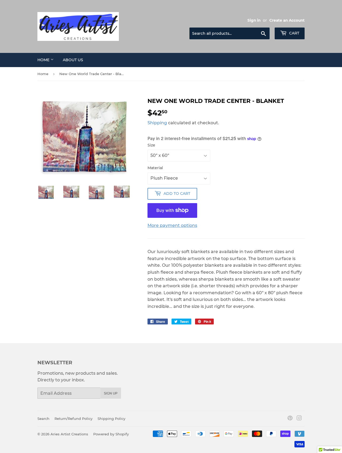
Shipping (157, 122)
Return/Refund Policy (73, 418)
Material (155, 167)
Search (43, 418)
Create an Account (287, 20)
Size (151, 145)
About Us (73, 59)
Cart (293, 33)
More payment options (172, 225)
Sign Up (111, 393)
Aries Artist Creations (69, 434)
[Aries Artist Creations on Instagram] (299, 418)
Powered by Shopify (111, 434)
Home (43, 59)
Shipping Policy (111, 418)
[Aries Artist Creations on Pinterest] (290, 418)
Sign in (254, 20)
